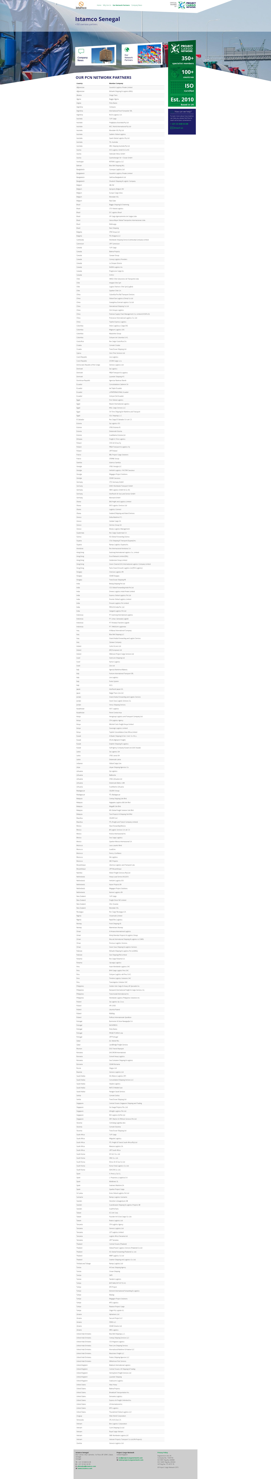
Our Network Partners (121, 5)
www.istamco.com (85, 1468)
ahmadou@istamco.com (86, 1466)
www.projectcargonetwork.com (131, 1460)
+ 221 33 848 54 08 (179, 123)
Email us (178, 127)
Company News (136, 5)
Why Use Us (107, 5)
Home (99, 5)
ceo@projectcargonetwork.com (130, 1458)
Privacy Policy (163, 1453)
